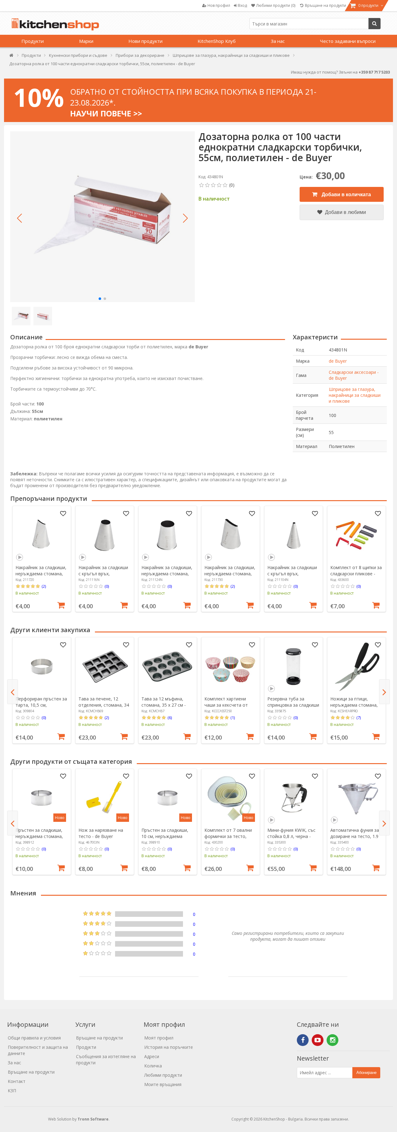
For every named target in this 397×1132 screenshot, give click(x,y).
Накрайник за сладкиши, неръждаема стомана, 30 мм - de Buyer (229, 573)
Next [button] (384, 691)
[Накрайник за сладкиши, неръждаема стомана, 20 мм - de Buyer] (42, 535)
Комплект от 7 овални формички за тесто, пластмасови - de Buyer (229, 836)
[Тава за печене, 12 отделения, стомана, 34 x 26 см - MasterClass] (104, 667)
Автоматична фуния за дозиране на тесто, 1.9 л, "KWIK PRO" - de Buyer (356, 836)
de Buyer (338, 361)
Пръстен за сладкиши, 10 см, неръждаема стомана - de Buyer (164, 836)
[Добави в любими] (63, 513)
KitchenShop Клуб (217, 41)
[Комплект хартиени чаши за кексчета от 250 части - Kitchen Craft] (230, 667)
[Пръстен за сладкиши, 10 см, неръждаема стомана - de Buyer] (167, 798)
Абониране (366, 1072)
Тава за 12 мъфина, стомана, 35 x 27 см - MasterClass (163, 705)
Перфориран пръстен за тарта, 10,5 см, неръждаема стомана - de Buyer (41, 708)
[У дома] (11, 56)
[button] (19, 218)
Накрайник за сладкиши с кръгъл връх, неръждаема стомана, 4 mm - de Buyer (293, 576)
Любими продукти (163, 1075)
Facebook (303, 1040)
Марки (86, 41)
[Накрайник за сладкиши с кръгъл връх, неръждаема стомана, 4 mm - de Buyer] (293, 535)
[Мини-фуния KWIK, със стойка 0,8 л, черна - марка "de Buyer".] (293, 798)
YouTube (317, 1040)
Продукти (32, 41)
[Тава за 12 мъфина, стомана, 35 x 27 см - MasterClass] (167, 667)
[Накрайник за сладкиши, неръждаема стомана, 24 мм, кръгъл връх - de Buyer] (167, 535)
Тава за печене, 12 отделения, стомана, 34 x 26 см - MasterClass (103, 705)
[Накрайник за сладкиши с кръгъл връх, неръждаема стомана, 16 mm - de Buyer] (104, 535)
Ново (60, 817)
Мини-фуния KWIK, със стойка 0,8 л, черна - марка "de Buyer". (291, 836)
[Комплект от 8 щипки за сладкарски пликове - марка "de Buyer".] (356, 535)
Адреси (151, 1056)
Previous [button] (12, 691)
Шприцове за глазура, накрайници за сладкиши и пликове (355, 395)
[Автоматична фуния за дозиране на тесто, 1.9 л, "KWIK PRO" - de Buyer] (356, 798)
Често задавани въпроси (348, 41)
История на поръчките (168, 1047)
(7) (358, 717)
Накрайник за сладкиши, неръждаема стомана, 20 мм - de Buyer (41, 573)
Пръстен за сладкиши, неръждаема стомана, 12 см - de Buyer (39, 836)
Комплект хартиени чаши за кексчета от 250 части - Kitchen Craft (229, 705)
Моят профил (158, 1038)
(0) (107, 586)
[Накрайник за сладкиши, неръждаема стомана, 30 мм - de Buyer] (230, 535)
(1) (232, 717)
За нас (278, 41)
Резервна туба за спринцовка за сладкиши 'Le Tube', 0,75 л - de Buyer (293, 708)
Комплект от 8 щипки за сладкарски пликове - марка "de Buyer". (356, 573)
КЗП (12, 1091)
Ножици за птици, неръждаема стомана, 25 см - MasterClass (354, 705)
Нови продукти (145, 41)
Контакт (16, 1081)
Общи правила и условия (34, 1038)
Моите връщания (162, 1084)
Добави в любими (345, 212)
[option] (41, 559)
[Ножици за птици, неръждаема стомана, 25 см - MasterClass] (356, 667)
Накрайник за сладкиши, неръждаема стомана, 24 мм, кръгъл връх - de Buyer (166, 576)
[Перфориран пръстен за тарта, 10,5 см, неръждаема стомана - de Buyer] (42, 667)
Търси (374, 23)
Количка (153, 1066)
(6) (169, 717)
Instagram (332, 1040)
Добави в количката (345, 194)
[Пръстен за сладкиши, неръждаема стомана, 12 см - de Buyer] (42, 798)
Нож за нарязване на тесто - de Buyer (100, 833)
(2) (44, 586)
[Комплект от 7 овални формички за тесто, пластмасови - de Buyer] (230, 798)
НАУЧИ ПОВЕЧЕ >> (106, 113)
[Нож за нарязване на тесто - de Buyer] (104, 798)
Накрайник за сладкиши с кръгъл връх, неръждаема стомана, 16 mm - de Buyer (103, 576)
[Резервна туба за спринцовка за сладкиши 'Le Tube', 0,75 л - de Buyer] (293, 667)
